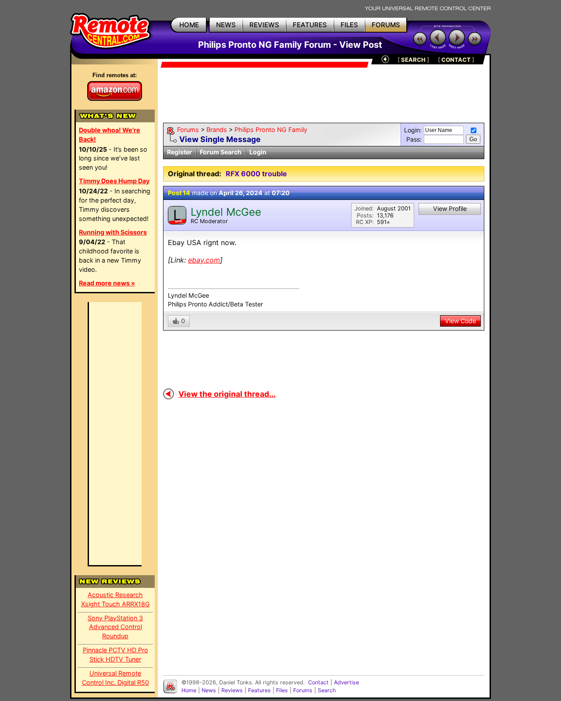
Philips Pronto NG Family (270, 129)
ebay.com (204, 260)
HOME (189, 25)
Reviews (232, 690)
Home (188, 690)
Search (327, 690)
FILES (349, 25)
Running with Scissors (113, 232)
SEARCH (413, 59)
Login (257, 152)
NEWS (226, 25)
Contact (318, 682)
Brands (216, 129)
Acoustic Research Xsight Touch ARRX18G (115, 599)
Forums (188, 129)
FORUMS (386, 25)
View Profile (450, 208)
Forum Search (220, 152)
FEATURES (310, 25)
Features (259, 690)
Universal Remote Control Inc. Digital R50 (115, 677)
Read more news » (107, 283)
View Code (460, 320)
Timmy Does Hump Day (114, 181)
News (209, 690)
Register (179, 152)
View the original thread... (227, 394)
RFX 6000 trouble (256, 173)
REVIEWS (264, 25)
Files (282, 690)
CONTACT (456, 59)
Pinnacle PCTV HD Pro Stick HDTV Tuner (115, 654)
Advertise (346, 682)
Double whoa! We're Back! (109, 134)
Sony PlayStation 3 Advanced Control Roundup (115, 627)
